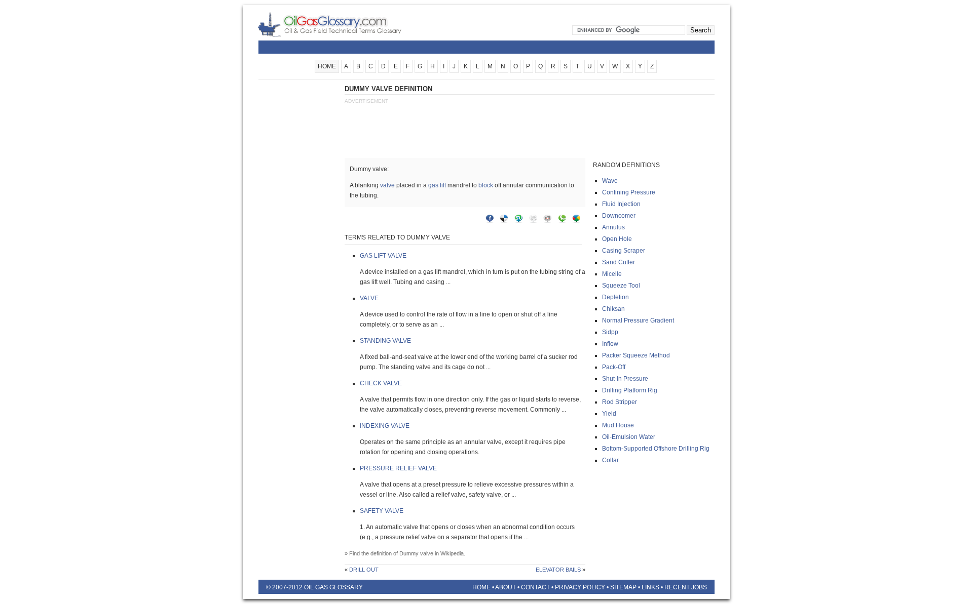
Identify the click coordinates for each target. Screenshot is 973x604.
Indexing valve (384, 425)
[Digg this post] (535, 220)
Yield (609, 413)
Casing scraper (623, 250)
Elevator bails (558, 570)
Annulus (613, 227)
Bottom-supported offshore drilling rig (655, 448)
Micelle (612, 273)
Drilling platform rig (629, 390)
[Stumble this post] (521, 220)
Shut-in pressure (625, 378)
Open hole (617, 239)
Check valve (381, 383)
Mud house (618, 425)
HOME (327, 66)
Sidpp (610, 332)
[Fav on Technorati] (564, 220)
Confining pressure (628, 192)
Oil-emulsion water (628, 436)
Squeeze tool (621, 285)
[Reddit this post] (549, 220)
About (505, 587)
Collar (610, 460)
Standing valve (385, 340)
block (485, 185)
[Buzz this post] (578, 220)
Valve (369, 298)
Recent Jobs (685, 587)
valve (387, 185)
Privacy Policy (580, 587)
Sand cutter (618, 262)
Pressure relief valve (398, 468)
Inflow (610, 343)
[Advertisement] (299, 236)
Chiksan (613, 308)
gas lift (437, 185)
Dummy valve (416, 553)
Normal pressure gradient (638, 320)
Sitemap (623, 587)
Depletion (615, 297)
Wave (610, 180)
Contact (535, 587)
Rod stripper (619, 402)
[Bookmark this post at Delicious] (506, 220)
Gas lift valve (383, 255)
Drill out (364, 570)
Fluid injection (621, 204)
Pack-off (613, 367)
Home (481, 587)
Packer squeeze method (636, 355)
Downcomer (618, 215)
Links (650, 587)
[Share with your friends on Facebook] (492, 220)
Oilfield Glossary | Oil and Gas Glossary (341, 24)
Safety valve (381, 510)
